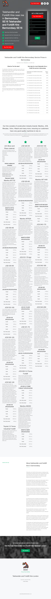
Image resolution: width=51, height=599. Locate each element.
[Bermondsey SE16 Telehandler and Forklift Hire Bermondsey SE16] (25, 565)
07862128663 (36, 3)
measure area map (5, 462)
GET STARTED (25, 550)
